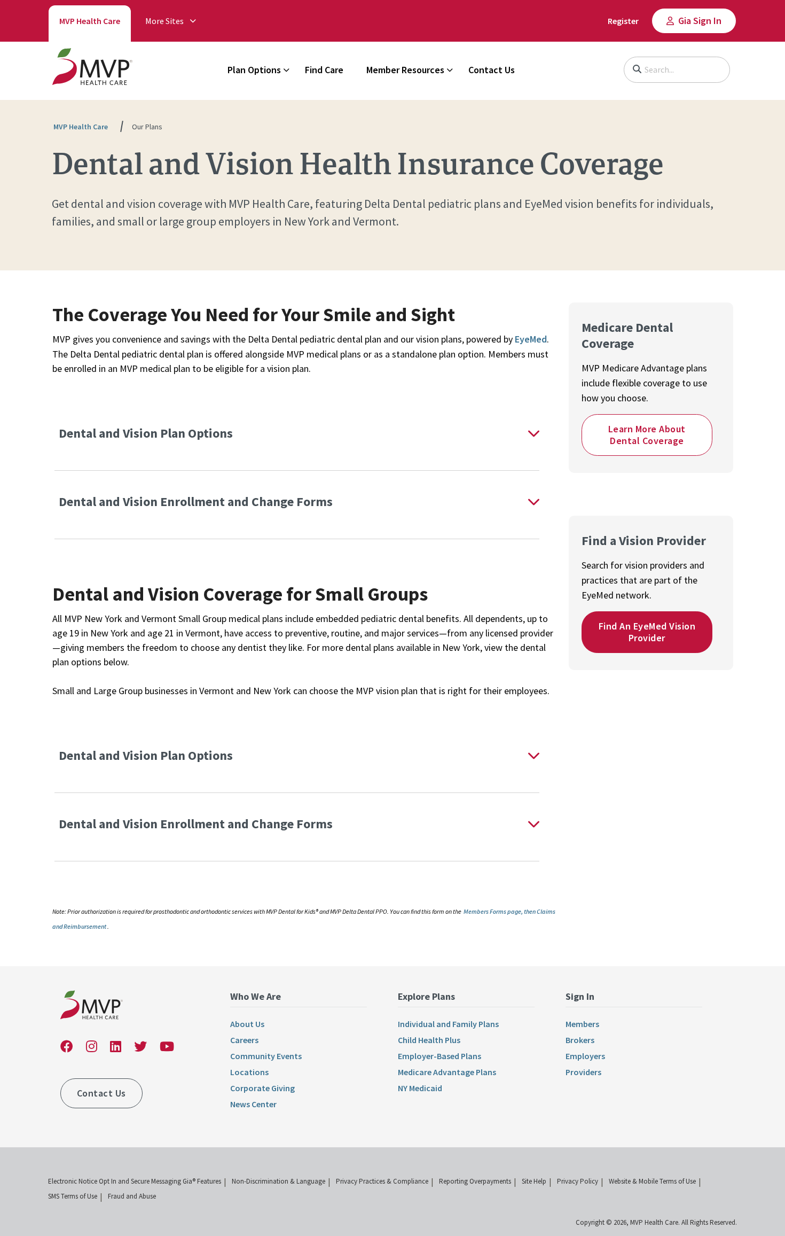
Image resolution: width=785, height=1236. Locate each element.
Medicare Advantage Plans (447, 1072)
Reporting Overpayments (475, 1181)
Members (582, 1024)
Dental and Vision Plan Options (147, 433)
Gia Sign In (699, 20)
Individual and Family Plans (448, 1024)
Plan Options (254, 70)
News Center (253, 1104)
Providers (583, 1072)
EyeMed (531, 339)
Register (623, 20)
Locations (249, 1072)
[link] (92, 69)
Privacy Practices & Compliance (382, 1181)
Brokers (580, 1040)
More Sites (164, 20)
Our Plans (147, 126)
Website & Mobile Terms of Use (652, 1181)
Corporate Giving (262, 1088)
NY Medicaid (420, 1088)
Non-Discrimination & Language (278, 1181)
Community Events (266, 1056)
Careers (244, 1040)
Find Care (324, 70)
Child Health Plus (429, 1040)
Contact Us (491, 70)
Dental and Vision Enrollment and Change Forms (198, 501)
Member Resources (405, 70)
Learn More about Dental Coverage (647, 435)
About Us (247, 1024)
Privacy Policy (577, 1181)
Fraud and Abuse (132, 1196)
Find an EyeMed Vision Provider (647, 632)
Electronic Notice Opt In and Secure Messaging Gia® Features (134, 1181)
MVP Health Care (89, 20)
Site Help (534, 1181)
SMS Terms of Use (72, 1196)
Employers (585, 1056)
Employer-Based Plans (439, 1056)
